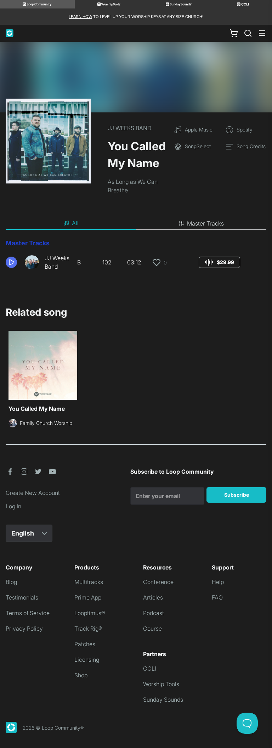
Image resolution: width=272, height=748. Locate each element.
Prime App (87, 597)
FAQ (217, 597)
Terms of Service (28, 612)
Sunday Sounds (163, 699)
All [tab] (75, 223)
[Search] (248, 33)
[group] (219, 262)
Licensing (86, 659)
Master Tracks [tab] (205, 223)
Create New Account (33, 492)
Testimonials (22, 597)
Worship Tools (161, 684)
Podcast (153, 612)
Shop (80, 675)
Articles (153, 597)
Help (218, 581)
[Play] (11, 262)
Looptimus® (89, 612)
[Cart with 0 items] (234, 33)
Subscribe (236, 495)
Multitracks (88, 581)
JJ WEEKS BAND (129, 128)
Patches (84, 644)
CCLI (149, 668)
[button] (12, 262)
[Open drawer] (262, 33)
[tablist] (136, 223)
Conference (158, 581)
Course (152, 628)
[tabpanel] (136, 257)
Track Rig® (88, 628)
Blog (11, 581)
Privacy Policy (24, 628)
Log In (13, 506)
